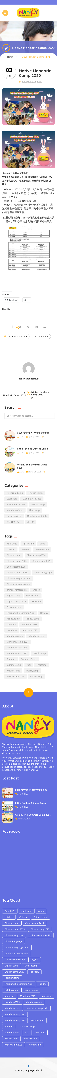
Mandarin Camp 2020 (14, 395)
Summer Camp (28, 659)
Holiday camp (32, 618)
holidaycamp (13, 618)
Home (10, 56)
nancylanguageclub (32, 81)
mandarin (12, 630)
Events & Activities (18, 336)
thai (29, 664)
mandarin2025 (29, 630)
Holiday (44, 612)
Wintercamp (36, 676)
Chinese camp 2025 (17, 561)
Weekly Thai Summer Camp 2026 (33, 815)
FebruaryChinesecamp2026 (21, 612)
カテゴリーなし (14, 521)
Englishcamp (32, 595)
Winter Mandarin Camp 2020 (40, 393)
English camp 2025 (16, 601)
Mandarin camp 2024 (17, 641)
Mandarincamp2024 (17, 647)
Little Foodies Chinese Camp (32, 448)
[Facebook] (28, 1065)
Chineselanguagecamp (18, 584)
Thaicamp (41, 664)
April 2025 (12, 543)
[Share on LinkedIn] (44, 327)
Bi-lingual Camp (15, 492)
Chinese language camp (19, 578)
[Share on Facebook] (12, 327)
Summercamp (14, 664)
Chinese (25, 549)
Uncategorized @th (37, 516)
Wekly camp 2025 (15, 676)
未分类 (30, 521)
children (11, 549)
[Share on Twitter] (20, 327)
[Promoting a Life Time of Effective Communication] (28, 12)
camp (42, 543)
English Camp (36, 492)
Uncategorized (14, 516)
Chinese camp (14, 555)
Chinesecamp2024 (36, 555)
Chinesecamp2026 (16, 566)
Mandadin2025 (29, 624)
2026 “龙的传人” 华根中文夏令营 (33, 432)
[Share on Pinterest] (36, 327)
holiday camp (38, 504)
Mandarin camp (15, 636)
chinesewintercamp (17, 589)
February (36, 601)
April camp (28, 543)
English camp (13, 595)
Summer (11, 659)
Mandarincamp (36, 636)
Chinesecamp (42, 549)
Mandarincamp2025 (17, 653)
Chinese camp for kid (17, 572)
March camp (39, 653)
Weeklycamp (32, 670)
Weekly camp (13, 670)
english (36, 589)
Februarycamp (14, 607)
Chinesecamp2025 (41, 561)
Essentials (12, 498)
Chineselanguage (43, 572)
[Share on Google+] (28, 327)
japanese (11, 624)
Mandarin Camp (41, 336)
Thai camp (34, 510)
